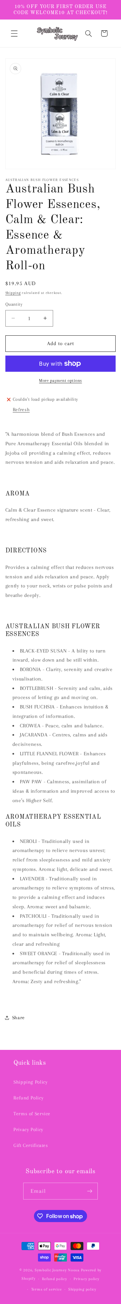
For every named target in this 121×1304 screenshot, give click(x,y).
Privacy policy (86, 1279)
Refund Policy (28, 1097)
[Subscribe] (89, 1191)
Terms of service (46, 1289)
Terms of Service (31, 1113)
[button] (14, 33)
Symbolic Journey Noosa (57, 1270)
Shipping (13, 293)
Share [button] (18, 1017)
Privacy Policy (28, 1129)
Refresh (21, 409)
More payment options (60, 380)
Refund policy (54, 1279)
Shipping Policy (30, 1082)
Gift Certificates (30, 1145)
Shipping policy (82, 1289)
